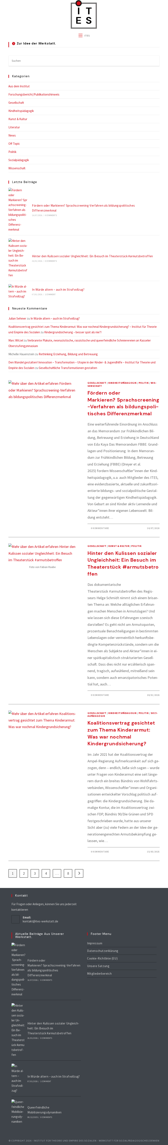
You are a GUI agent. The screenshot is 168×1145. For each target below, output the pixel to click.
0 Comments (51, 215)
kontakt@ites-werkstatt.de (40, 921)
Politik (12, 152)
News (12, 135)
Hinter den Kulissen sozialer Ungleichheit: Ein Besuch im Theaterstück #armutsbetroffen (92, 256)
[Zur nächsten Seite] (79, 873)
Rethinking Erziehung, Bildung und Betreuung (69, 354)
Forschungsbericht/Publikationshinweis (33, 94)
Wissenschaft (16, 168)
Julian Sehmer (17, 318)
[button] (84, 44)
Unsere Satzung (98, 966)
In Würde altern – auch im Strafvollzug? (58, 289)
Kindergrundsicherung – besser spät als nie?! (72, 332)
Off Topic (14, 144)
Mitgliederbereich (99, 973)
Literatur (14, 127)
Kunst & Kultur (17, 119)
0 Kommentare (100, 528)
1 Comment (50, 294)
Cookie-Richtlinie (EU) (102, 958)
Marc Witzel (15, 340)
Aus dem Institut (19, 86)
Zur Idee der (36, 43)
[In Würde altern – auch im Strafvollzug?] (17, 291)
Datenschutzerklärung (102, 951)
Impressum (94, 943)
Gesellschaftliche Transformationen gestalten (68, 368)
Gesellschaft (16, 103)
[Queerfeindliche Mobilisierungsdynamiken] (18, 1111)
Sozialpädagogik (18, 160)
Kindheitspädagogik (21, 111)
